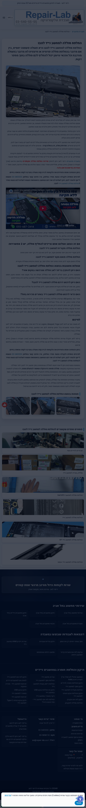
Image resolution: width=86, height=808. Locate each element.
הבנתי (78, 803)
